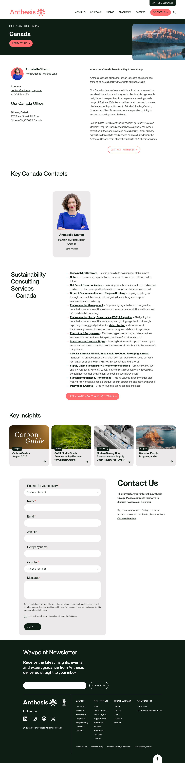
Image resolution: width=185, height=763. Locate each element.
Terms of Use (81, 747)
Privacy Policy (97, 747)
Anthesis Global (162, 3)
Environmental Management (86, 305)
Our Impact (81, 706)
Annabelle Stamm (38, 69)
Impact (110, 12)
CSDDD (117, 710)
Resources (125, 12)
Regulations (122, 701)
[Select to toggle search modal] (174, 12)
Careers (140, 12)
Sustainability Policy (143, 747)
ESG (96, 706)
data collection (117, 325)
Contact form (142, 706)
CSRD (116, 714)
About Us (80, 12)
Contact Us (159, 12)
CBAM (117, 706)
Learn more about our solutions (91, 396)
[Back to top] (157, 758)
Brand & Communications (85, 293)
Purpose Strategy (115, 293)
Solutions (95, 12)
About (80, 701)
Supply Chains (100, 718)
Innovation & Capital (81, 385)
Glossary (118, 718)
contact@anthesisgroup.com (26, 90)
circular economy (88, 361)
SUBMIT (31, 626)
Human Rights (100, 714)
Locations (23, 26)
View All (97, 738)
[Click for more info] (17, 73)
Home (11, 26)
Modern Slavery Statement (119, 747)
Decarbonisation (101, 710)
